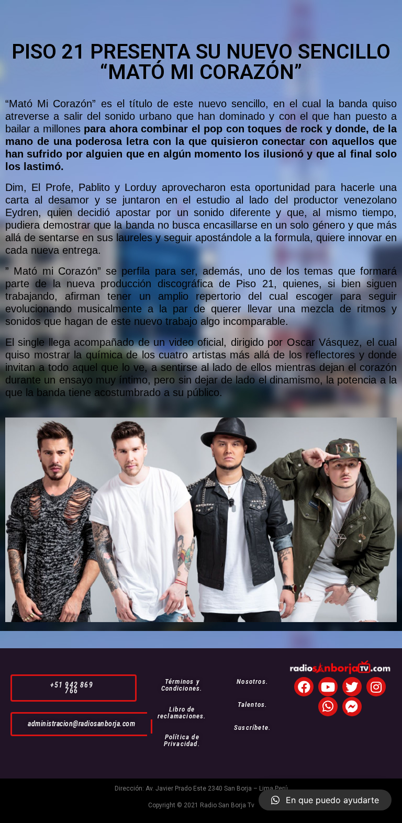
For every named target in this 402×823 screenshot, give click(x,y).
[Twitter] (352, 686)
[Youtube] (328, 686)
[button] (73, 688)
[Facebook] (304, 686)
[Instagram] (376, 686)
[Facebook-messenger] (352, 706)
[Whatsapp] (328, 706)
